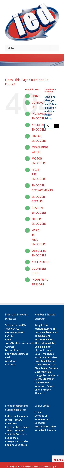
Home (38, 412)
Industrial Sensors (45, 430)
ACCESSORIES (40, 262)
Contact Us (41, 415)
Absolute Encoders (45, 426)
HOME (36, 96)
